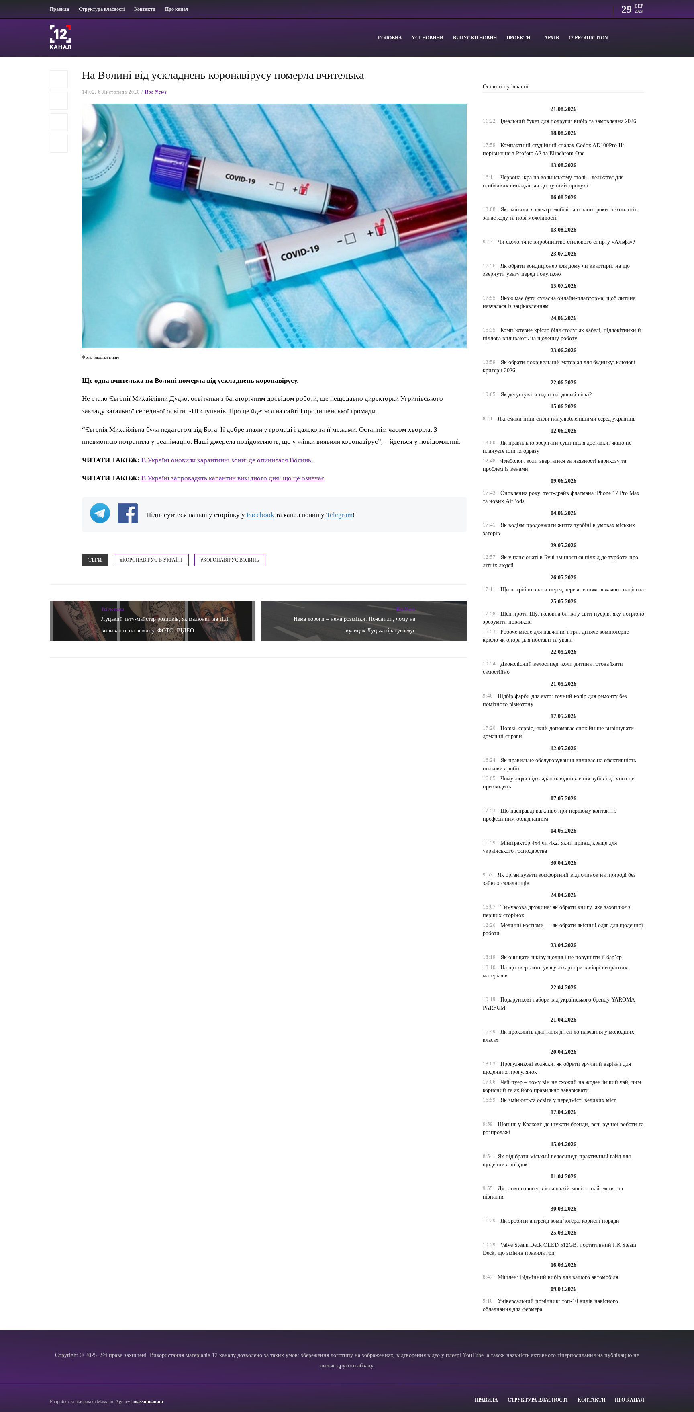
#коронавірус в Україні (151, 560)
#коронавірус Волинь (230, 560)
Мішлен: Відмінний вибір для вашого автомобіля (558, 1277)
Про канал (176, 9)
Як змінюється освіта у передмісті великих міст (558, 1100)
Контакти (144, 9)
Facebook (260, 515)
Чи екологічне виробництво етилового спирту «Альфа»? (566, 242)
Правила (59, 9)
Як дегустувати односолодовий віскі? (546, 395)
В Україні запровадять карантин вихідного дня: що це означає (232, 478)
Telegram (339, 515)
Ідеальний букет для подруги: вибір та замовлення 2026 (568, 121)
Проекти (518, 38)
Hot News (156, 92)
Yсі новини (427, 38)
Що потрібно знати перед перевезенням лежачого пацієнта (572, 590)
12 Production (588, 38)
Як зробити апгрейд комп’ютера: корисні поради (559, 1221)
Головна (390, 38)
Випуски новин (475, 38)
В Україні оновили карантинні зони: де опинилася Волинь (226, 460)
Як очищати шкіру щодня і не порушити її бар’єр (561, 957)
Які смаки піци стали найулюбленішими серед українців (567, 419)
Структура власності (102, 9)
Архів (551, 38)
